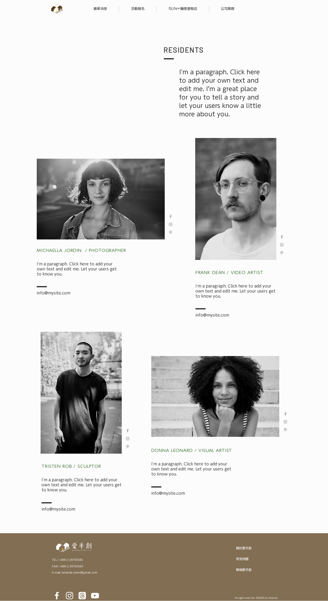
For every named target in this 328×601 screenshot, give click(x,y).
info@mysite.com (53, 293)
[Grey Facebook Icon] (170, 216)
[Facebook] (57, 596)
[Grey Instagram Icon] (170, 224)
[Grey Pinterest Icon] (170, 232)
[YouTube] (95, 596)
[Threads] (82, 596)
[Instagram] (69, 596)
